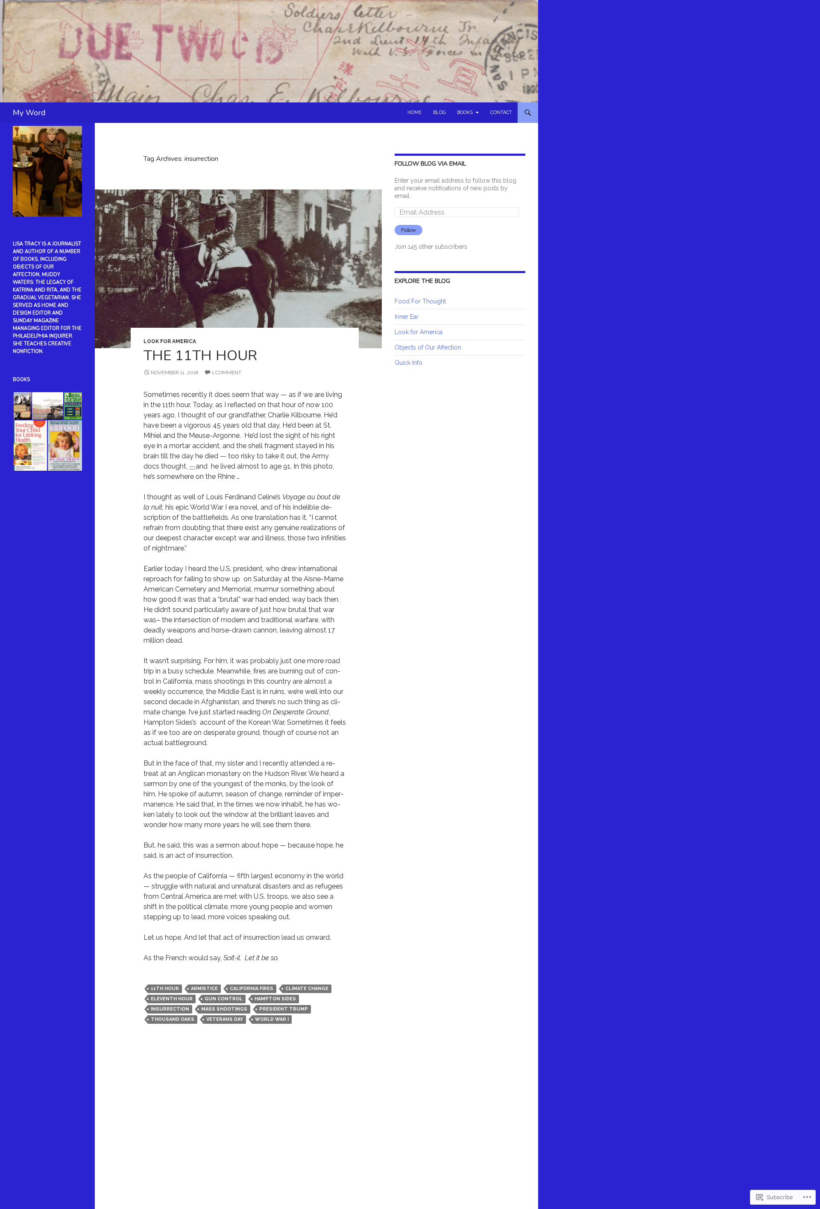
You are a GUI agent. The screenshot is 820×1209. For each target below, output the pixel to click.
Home (414, 112)
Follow (408, 230)
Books (465, 112)
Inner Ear (407, 316)
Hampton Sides (275, 999)
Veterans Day (224, 1019)
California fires (251, 988)
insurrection (170, 1009)
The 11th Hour (200, 355)
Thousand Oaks (172, 1019)
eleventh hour (172, 999)
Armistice (204, 988)
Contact (501, 112)
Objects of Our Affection (428, 347)
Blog (439, 112)
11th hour (165, 988)
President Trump (283, 1009)
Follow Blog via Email (430, 164)
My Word (29, 113)
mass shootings (224, 1009)
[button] (22, 405)
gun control (224, 999)
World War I (272, 1019)
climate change (306, 988)
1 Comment (226, 373)
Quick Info (408, 362)
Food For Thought (420, 301)
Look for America (170, 341)
